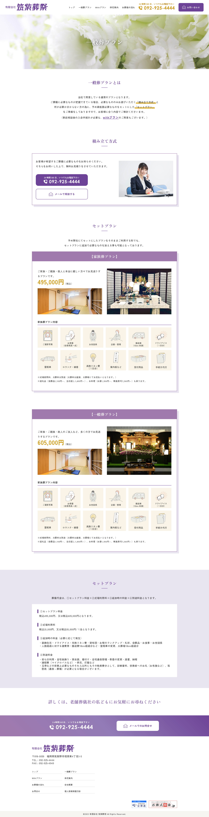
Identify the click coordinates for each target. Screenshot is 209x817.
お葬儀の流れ (128, 7)
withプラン (111, 117)
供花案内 (114, 7)
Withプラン (100, 7)
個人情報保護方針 (73, 791)
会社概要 (69, 784)
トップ (71, 7)
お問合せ (36, 791)
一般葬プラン (85, 7)
